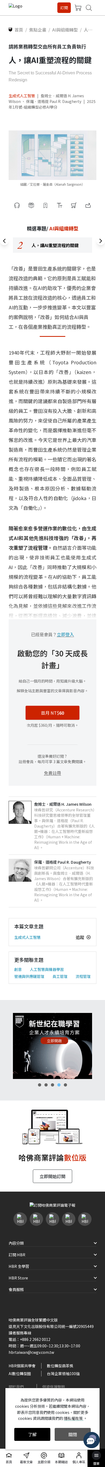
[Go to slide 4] (59, 1085)
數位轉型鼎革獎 (60, 1365)
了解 (32, 1434)
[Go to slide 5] (65, 1085)
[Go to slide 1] (39, 1085)
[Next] (100, 241)
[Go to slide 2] (46, 1085)
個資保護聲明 (53, 1386)
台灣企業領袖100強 (63, 1373)
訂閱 (64, 7)
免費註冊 (52, 773)
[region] (52, 244)
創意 (18, 969)
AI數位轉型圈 (20, 1373)
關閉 (72, 1434)
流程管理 (83, 976)
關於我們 (16, 1386)
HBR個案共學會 (22, 1365)
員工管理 (60, 976)
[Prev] (4, 241)
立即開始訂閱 (52, 1176)
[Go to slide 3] (52, 1085)
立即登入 (65, 634)
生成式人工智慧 (22, 95)
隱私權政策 (73, 1418)
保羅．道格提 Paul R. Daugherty (53, 101)
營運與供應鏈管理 (29, 976)
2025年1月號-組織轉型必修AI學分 (52, 104)
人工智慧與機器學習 (47, 969)
